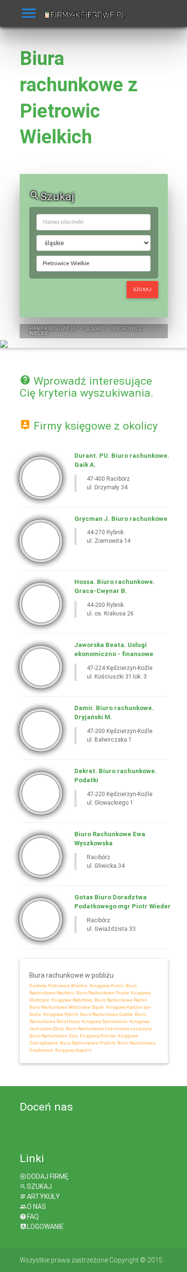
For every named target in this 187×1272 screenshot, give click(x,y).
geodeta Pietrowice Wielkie (58, 986)
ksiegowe (57, 328)
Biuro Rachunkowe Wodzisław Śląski (66, 1007)
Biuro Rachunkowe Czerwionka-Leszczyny (108, 1029)
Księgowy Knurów (97, 1036)
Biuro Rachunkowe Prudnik (87, 1043)
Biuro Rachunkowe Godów (106, 1014)
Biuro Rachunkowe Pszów (102, 993)
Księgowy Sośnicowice (104, 1021)
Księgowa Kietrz (107, 986)
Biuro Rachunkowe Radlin (120, 1000)
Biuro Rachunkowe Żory (53, 1036)
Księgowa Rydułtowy (71, 1000)
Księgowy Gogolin (73, 1050)
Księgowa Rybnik (60, 1014)
